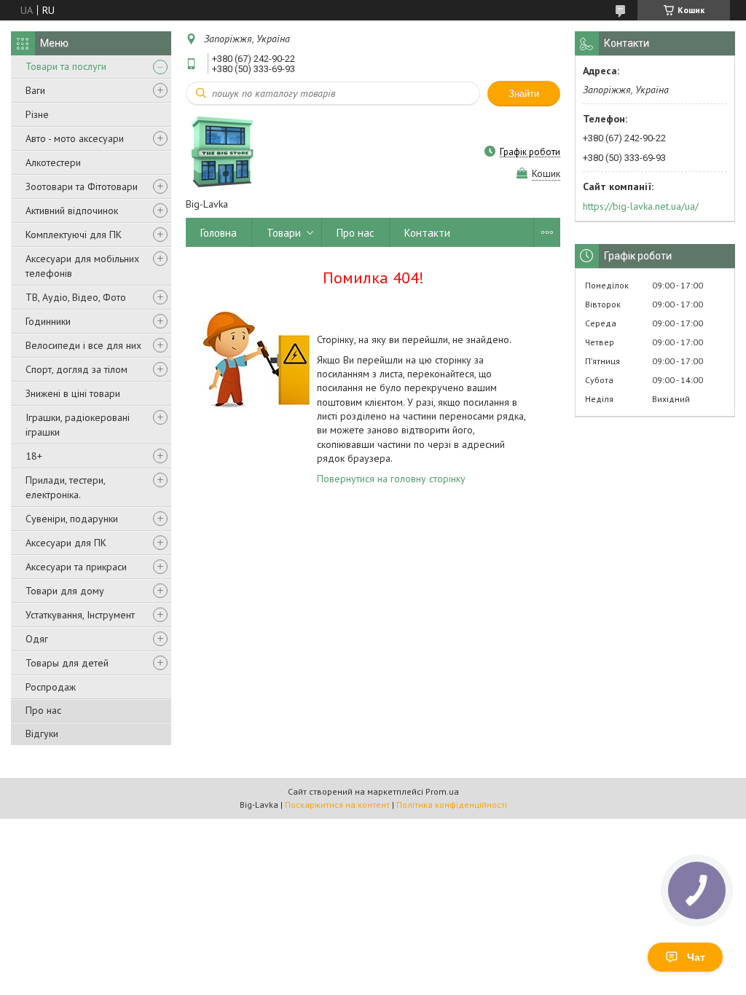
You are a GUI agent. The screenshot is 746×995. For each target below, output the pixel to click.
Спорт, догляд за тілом (76, 369)
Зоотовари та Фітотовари (81, 186)
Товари (284, 232)
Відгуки (41, 733)
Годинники (48, 321)
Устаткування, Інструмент (80, 614)
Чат (696, 957)
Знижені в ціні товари (72, 393)
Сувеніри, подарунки (71, 518)
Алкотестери (53, 162)
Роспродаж (50, 686)
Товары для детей (67, 662)
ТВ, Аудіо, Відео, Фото (75, 297)
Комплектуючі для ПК (73, 234)
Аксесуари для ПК (65, 542)
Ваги (35, 90)
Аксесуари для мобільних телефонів (82, 266)
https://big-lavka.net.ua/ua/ (641, 206)
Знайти (524, 93)
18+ (33, 456)
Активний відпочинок (71, 210)
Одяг (36, 638)
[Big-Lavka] (222, 151)
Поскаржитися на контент (337, 804)
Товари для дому (64, 590)
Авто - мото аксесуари (74, 138)
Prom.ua (442, 791)
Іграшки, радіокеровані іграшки (77, 424)
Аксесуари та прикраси (76, 566)
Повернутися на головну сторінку (391, 478)
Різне (37, 114)
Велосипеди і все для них (83, 345)
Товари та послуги (65, 66)
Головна (218, 232)
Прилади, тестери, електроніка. (65, 487)
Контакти (427, 232)
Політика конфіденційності (451, 804)
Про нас (43, 710)
